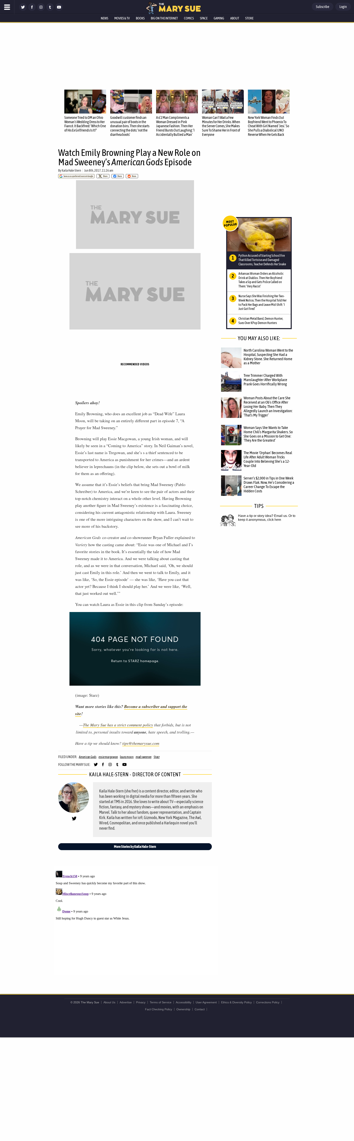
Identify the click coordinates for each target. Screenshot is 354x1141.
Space (204, 18)
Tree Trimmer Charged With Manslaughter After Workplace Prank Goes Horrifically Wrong (265, 379)
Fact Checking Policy (158, 1009)
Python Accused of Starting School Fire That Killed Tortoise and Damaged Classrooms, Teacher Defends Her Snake (262, 260)
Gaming (219, 18)
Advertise (126, 1002)
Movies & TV (122, 18)
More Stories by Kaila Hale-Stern (135, 846)
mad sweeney (144, 756)
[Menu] (7, 7)
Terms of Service (160, 1002)
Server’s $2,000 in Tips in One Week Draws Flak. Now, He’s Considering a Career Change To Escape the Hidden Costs (269, 484)
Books (140, 18)
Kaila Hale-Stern (71, 170)
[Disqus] (136, 920)
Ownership (183, 1009)
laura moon (127, 756)
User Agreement (206, 1002)
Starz (157, 756)
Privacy (140, 1002)
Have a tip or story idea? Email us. (263, 516)
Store (249, 18)
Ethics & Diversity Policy (236, 1002)
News (104, 18)
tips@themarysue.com (140, 743)
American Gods (87, 756)
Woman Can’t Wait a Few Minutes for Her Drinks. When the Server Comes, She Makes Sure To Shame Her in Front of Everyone (221, 126)
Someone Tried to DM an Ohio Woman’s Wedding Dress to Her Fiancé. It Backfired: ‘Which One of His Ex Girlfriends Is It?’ (85, 123)
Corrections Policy (267, 1002)
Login (343, 7)
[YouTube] (59, 9)
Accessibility (183, 1002)
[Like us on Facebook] (32, 9)
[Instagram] (41, 9)
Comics (189, 18)
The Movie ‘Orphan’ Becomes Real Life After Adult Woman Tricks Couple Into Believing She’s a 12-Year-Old (268, 459)
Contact (200, 1009)
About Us (109, 1002)
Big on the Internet (164, 18)
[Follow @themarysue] (23, 9)
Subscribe (322, 7)
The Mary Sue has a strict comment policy (118, 724)
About (234, 18)
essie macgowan (108, 756)
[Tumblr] (50, 9)
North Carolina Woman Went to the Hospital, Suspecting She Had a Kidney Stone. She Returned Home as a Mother (268, 356)
